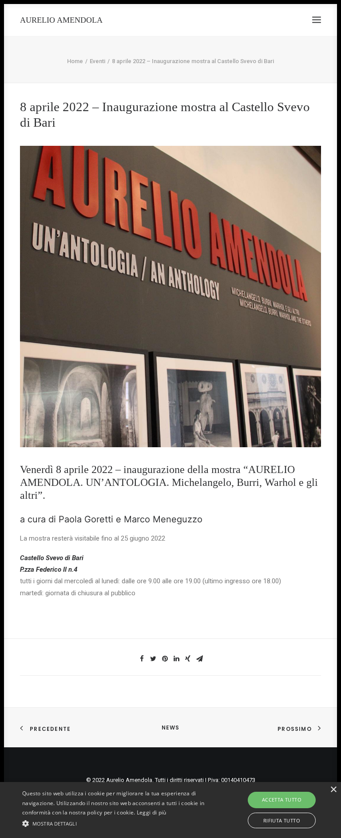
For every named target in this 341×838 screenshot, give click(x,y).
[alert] (170, 810)
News (171, 727)
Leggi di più (152, 812)
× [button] (333, 789)
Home (75, 61)
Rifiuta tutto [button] (281, 820)
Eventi (97, 61)
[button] (118, 823)
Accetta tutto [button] (281, 799)
